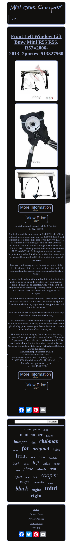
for (25, 448)
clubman (49, 441)
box (27, 477)
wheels (41, 469)
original (41, 448)
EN (34, 528)
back (16, 463)
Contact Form (36, 514)
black (21, 488)
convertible (38, 482)
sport (18, 477)
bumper (20, 442)
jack (35, 477)
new (41, 456)
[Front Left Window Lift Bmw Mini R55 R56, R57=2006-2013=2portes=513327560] (36, 81)
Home (36, 509)
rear (53, 468)
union (46, 463)
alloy (18, 470)
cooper (49, 475)
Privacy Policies (36, 518)
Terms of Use (36, 523)
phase (28, 469)
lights (56, 449)
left (36, 462)
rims (33, 442)
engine (36, 490)
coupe (24, 481)
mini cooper (31, 434)
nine (45, 429)
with (33, 457)
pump (57, 463)
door (15, 450)
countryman (32, 429)
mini (51, 488)
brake (50, 483)
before (49, 436)
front (21, 455)
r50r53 (26, 464)
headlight (53, 458)
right (36, 495)
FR (38, 528)
